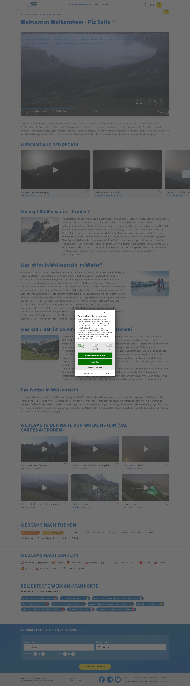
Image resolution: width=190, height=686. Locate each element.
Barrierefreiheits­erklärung (85, 373)
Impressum (109, 373)
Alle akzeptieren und (95, 355)
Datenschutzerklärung (85, 338)
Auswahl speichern (95, 367)
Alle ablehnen (95, 362)
